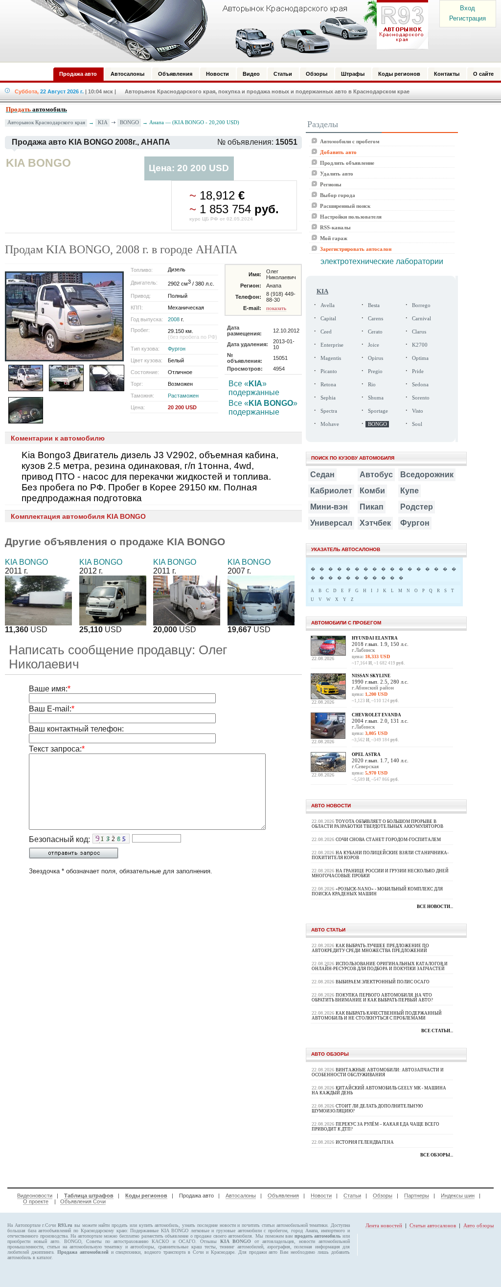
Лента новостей (383, 1225)
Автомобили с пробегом (350, 141)
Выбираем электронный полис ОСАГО (383, 981)
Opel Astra (366, 754)
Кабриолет (331, 491)
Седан (322, 474)
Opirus (375, 358)
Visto (417, 411)
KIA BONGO (26, 562)
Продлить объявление (347, 163)
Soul (417, 424)
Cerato (375, 331)
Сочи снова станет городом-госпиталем (388, 839)
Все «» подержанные (253, 388)
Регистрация (467, 18)
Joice (373, 345)
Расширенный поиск (345, 206)
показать (276, 308)
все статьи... (437, 1030)
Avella (327, 305)
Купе (409, 491)
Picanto (328, 371)
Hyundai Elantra (375, 638)
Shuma (376, 397)
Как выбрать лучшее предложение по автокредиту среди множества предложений (370, 948)
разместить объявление (165, 1236)
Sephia (328, 397)
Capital (328, 318)
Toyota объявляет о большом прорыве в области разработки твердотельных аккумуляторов (377, 824)
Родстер (416, 507)
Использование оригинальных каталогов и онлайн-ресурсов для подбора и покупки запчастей (380, 966)
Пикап (372, 507)
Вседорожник (427, 474)
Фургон (176, 349)
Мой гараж (333, 238)
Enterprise (331, 345)
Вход (467, 8)
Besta (374, 305)
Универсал (331, 523)
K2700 (420, 345)
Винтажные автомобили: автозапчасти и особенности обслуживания (378, 1072)
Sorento (421, 397)
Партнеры (416, 1195)
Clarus (419, 331)
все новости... (435, 906)
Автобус (376, 474)
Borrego (421, 305)
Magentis (330, 358)
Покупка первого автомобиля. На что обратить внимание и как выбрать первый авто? (372, 997)
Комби (372, 491)
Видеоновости (34, 1195)
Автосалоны (241, 1195)
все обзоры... (436, 1155)
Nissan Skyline (371, 675)
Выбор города (337, 195)
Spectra (328, 411)
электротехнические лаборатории (381, 261)
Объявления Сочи (83, 1201)
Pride (418, 371)
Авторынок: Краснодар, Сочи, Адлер (226, 31)
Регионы (331, 184)
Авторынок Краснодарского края (46, 122)
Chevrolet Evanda (376, 714)
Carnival (421, 318)
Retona (328, 384)
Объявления (283, 1195)
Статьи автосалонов (433, 1225)
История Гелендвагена (365, 1142)
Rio (372, 384)
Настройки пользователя (351, 217)
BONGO (129, 122)
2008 (174, 319)
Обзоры (382, 1195)
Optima (420, 358)
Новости (321, 1195)
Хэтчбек (375, 523)
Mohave (329, 424)
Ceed (326, 331)
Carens (375, 318)
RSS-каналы (335, 227)
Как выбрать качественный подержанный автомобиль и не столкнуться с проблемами (377, 1016)
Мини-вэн (329, 507)
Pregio (375, 371)
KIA (103, 122)
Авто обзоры (478, 1225)
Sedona (420, 384)
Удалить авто (336, 174)
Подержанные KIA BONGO (159, 1230)
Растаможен (183, 396)
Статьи (352, 1195)
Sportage (378, 411)
